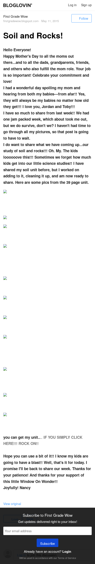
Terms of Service (67, 558)
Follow (83, 18)
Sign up (86, 5)
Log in (72, 5)
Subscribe (47, 543)
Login (66, 551)
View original (12, 503)
